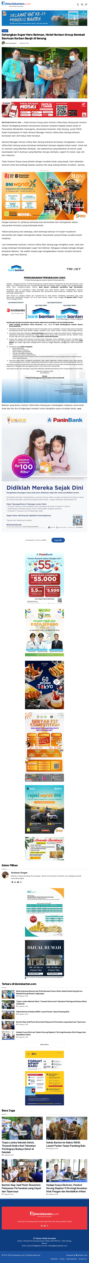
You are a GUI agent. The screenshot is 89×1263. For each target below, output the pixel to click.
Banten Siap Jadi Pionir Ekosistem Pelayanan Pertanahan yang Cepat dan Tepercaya (51, 1022)
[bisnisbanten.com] (16, 4)
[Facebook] (12, 882)
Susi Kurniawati (11, 43)
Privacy (62, 1259)
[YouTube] (18, 882)
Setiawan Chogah (19, 873)
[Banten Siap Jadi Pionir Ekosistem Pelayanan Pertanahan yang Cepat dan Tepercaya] (8, 1025)
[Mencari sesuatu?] (82, 5)
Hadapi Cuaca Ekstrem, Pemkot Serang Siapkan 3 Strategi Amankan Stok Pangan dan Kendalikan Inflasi (66, 1188)
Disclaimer (54, 1259)
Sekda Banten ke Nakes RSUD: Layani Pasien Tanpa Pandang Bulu (42, 1012)
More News (44, 1044)
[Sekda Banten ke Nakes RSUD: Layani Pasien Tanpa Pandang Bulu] (8, 1015)
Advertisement (71, 1259)
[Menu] (86, 5)
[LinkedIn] (15, 882)
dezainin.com (82, 1255)
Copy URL (58, 540)
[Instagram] (20, 882)
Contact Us (83, 1259)
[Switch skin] (78, 5)
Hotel (5, 31)
